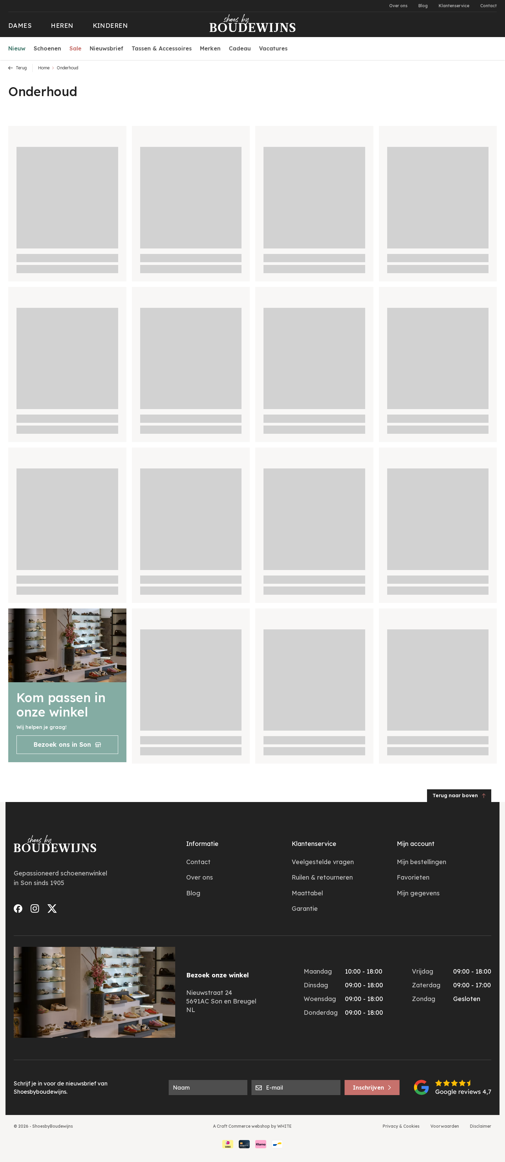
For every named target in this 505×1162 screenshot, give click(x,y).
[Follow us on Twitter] (52, 908)
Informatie (202, 844)
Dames (20, 26)
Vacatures (273, 48)
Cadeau (240, 48)
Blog (423, 5)
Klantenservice (454, 5)
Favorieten (413, 877)
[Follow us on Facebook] (18, 908)
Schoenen (47, 48)
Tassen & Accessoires (162, 48)
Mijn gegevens (418, 893)
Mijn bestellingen (421, 862)
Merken (210, 48)
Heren (62, 26)
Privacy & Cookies (401, 1126)
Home (43, 67)
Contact (488, 5)
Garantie (305, 909)
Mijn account (416, 844)
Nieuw (16, 48)
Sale (75, 48)
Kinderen (110, 26)
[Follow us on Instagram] (35, 908)
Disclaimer (480, 1126)
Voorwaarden (444, 1126)
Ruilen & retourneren (322, 877)
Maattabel (307, 893)
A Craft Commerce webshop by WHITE (252, 1126)
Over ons (398, 5)
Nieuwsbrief (106, 48)
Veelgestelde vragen (323, 862)
